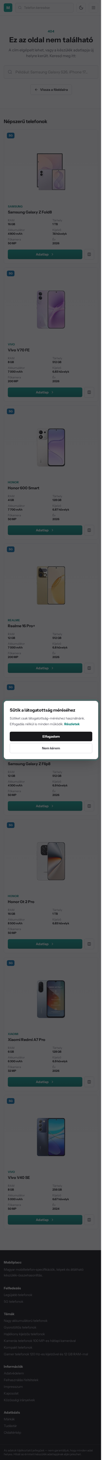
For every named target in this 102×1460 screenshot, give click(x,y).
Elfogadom (51, 736)
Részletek (72, 724)
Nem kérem (51, 748)
